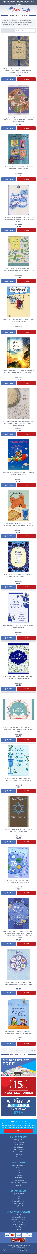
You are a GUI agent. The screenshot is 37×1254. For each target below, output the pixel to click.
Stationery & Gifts (18, 1152)
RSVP (18, 1170)
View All (18, 1185)
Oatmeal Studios (18, 1180)
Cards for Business (18, 1149)
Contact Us (18, 1229)
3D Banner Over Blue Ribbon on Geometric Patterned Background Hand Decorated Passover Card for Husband (19, 70)
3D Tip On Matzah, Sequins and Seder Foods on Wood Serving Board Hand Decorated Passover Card (18, 119)
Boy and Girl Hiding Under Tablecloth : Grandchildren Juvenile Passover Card (18, 1032)
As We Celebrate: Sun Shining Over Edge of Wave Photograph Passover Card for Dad (18, 371)
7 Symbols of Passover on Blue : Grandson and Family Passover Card (18, 168)
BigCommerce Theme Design (12, 1250)
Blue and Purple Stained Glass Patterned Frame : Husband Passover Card (18, 575)
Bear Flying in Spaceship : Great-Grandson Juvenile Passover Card (18, 473)
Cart (35, 10)
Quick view (9, 79)
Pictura (18, 1168)
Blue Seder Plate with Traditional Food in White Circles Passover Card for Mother (18, 983)
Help (18, 1196)
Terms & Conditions (18, 1224)
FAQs (18, 1198)
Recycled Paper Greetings (18, 1182)
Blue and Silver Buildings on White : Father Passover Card (18, 626)
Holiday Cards (18, 1144)
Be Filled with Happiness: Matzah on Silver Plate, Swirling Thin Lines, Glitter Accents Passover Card (18, 423)
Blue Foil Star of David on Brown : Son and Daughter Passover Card (18, 830)
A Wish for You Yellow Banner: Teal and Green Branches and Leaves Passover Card (18, 269)
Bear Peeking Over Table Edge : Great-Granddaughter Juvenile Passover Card (18, 524)
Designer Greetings (18, 1165)
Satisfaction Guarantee (18, 1217)
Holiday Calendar (18, 1206)
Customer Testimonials (18, 1219)
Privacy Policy (18, 1222)
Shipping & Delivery (18, 1201)
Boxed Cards (18, 1147)
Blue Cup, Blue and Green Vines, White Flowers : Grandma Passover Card (18, 779)
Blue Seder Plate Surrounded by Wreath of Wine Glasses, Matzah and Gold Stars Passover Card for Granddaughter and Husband (18, 933)
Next (32, 1050)
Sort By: (18, 30)
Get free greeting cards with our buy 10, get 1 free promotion (18, 3)
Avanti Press (18, 1173)
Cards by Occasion (18, 1142)
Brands (18, 1157)
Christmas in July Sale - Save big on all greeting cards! (18, 1)
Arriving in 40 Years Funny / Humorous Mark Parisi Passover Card (18, 320)
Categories (18, 1154)
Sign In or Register (18, 1193)
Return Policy (18, 1203)
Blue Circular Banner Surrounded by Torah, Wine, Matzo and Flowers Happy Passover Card (18, 729)
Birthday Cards (18, 1140)
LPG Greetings (18, 1175)
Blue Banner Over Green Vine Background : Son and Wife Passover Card (18, 677)
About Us (18, 1214)
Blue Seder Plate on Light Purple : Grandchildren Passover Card (18, 881)
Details (26, 79)
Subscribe (18, 1131)
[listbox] (27, 30)
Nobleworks (18, 1177)
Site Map (18, 1227)
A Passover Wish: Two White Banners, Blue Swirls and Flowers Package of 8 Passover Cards (18, 219)
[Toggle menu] (2, 10)
